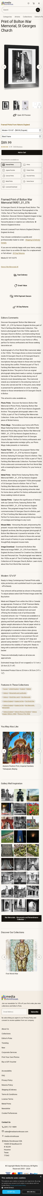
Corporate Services (9, 1052)
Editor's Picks (7, 1038)
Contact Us (6, 1122)
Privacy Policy (7, 1080)
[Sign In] (39, 3)
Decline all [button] (31, 1192)
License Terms (7, 1099)
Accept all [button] (11, 1192)
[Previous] (4, 67)
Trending (5, 1043)
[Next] (39, 67)
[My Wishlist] (28, 3)
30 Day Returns (19, 253)
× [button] (40, 1176)
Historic (5, 693)
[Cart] (33, 3)
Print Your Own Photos (10, 1057)
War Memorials (25, 697)
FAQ (3, 1075)
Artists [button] (17, 17)
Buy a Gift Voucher (9, 1062)
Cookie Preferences (9, 1113)
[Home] (9, 3)
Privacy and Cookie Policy (18, 1185)
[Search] (38, 10)
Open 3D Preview (24, 115)
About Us (5, 1029)
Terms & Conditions (9, 1094)
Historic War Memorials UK (9, 267)
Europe (5, 689)
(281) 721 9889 (10, 1127)
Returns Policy (7, 1085)
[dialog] (21, 1185)
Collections (27, 17)
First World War (29, 701)
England (22, 689)
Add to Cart (22, 152)
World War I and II (14, 697)
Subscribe (34, 1012)
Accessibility (7, 1071)
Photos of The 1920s (24, 714)
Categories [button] (7, 17)
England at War (19, 701)
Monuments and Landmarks (17, 693)
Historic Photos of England (23, 712)
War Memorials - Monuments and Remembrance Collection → (21, 918)
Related (28, 689)
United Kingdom (14, 689)
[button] (21, 1187)
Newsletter (6, 1108)
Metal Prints (6, 1104)
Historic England (8, 701)
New (3, 1048)
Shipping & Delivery (9, 1090)
